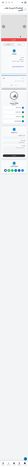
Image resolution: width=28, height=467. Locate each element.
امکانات (8, 44)
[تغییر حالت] (12, 2)
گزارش (11, 85)
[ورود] (9, 2)
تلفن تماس (22, 140)
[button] (3, 26)
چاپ (16, 85)
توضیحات (19, 44)
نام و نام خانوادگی (21, 135)
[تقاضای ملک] (6, 2)
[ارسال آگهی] (3, 2)
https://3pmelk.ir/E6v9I (18, 67)
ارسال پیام (14, 155)
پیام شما (23, 145)
